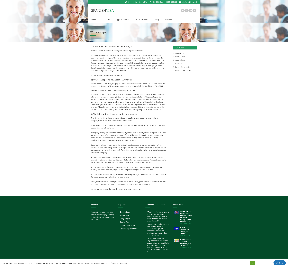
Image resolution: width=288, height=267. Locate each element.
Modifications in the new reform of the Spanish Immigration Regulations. (186, 216)
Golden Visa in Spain (182, 67)
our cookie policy (120, 263)
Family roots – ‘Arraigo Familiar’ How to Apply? (186, 242)
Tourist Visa (179, 63)
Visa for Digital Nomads (183, 70)
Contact (168, 20)
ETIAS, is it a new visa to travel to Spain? (185, 230)
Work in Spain (180, 57)
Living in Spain (180, 60)
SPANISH (102, 10)
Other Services (139, 20)
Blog (157, 20)
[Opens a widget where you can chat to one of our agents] (279, 263)
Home (93, 20)
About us (106, 20)
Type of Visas (120, 20)
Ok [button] (252, 263)
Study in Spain (180, 53)
